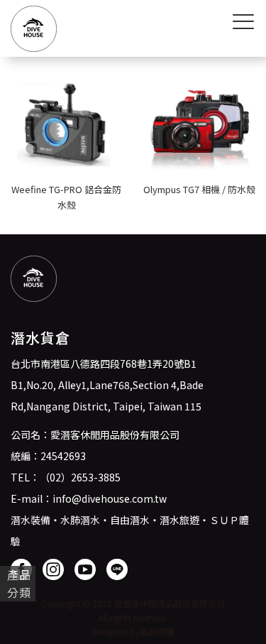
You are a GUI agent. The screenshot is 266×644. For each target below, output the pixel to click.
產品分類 (19, 583)
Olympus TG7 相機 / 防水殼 (199, 189)
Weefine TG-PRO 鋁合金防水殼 (66, 197)
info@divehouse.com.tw (109, 498)
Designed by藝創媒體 (133, 632)
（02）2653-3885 (80, 477)
